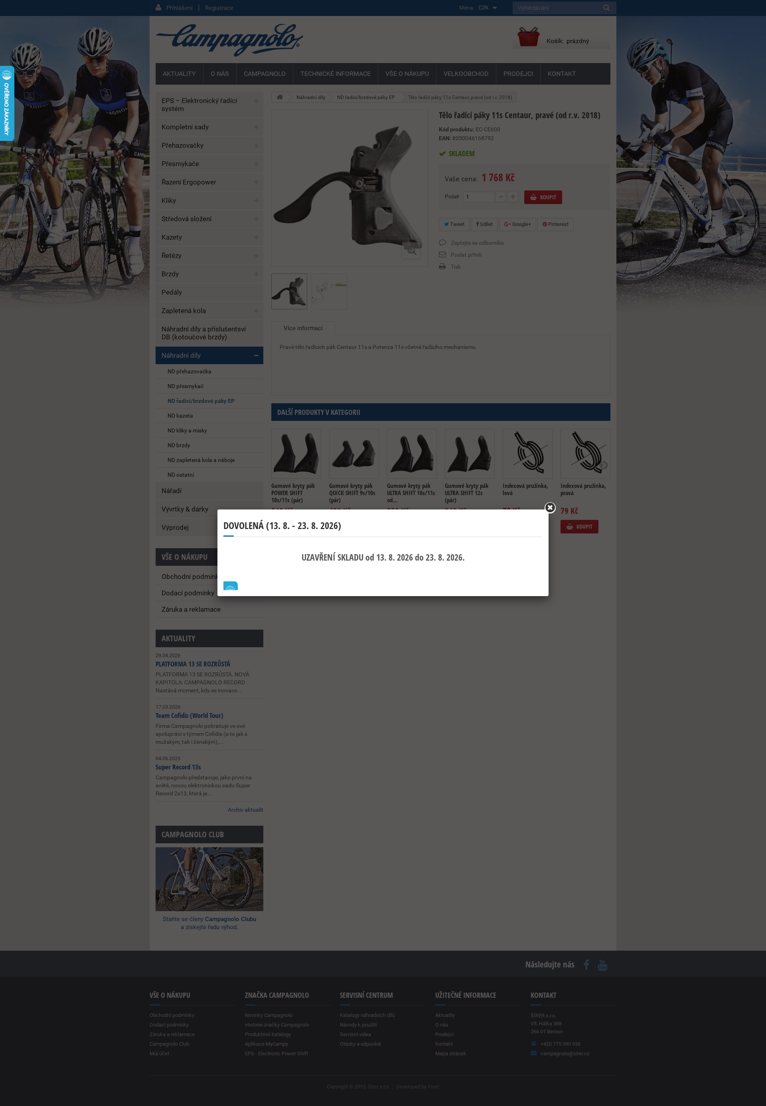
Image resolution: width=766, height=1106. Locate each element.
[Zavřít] (550, 507)
